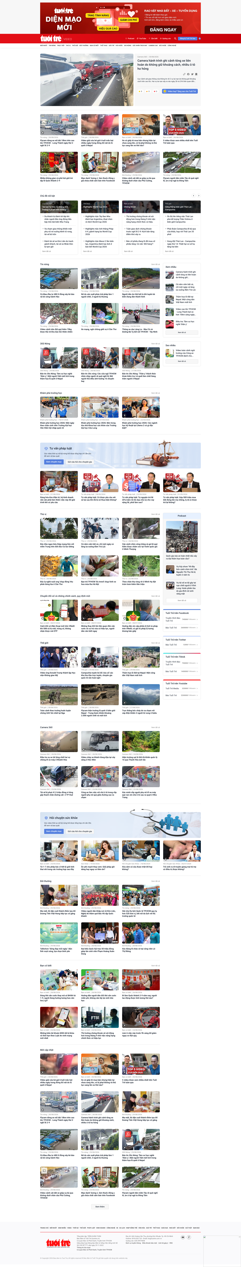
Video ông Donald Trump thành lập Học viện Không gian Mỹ (57, 674)
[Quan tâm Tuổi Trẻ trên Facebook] (189, 1237)
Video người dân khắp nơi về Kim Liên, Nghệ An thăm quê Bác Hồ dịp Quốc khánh (98, 913)
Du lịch (122, 1228)
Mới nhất (43, 45)
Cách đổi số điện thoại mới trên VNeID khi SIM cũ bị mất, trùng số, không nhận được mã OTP (57, 628)
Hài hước (119, 45)
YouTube (142, 39)
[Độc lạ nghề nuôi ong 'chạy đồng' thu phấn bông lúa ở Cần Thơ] (59, 565)
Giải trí (111, 45)
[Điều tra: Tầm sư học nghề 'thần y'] (170, 324)
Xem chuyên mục (54, 462)
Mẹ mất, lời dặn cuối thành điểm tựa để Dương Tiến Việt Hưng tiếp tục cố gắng (57, 912)
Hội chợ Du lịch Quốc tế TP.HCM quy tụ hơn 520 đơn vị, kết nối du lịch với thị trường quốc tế (139, 913)
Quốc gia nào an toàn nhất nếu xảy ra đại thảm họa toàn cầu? (181, 557)
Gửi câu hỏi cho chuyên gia (80, 462)
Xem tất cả (46, 251)
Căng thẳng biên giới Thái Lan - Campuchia (179, 208)
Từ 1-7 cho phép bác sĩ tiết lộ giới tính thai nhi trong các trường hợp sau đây (57, 868)
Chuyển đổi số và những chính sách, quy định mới (65, 596)
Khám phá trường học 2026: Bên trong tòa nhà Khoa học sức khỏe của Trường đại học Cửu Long (98, 425)
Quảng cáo (166, 39)
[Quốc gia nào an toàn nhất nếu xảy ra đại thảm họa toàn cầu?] (182, 537)
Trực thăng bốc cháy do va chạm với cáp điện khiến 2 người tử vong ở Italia (139, 711)
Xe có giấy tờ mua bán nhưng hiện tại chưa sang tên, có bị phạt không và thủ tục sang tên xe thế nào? (139, 143)
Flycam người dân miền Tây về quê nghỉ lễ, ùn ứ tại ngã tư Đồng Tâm (181, 179)
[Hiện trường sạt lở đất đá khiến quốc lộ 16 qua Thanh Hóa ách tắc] (141, 741)
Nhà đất (172, 1228)
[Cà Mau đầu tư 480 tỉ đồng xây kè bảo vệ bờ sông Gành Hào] (59, 278)
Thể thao (103, 45)
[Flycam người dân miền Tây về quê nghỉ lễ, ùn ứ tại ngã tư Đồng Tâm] (182, 162)
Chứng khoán (130, 207)
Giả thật (188, 1228)
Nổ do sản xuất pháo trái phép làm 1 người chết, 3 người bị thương (97, 295)
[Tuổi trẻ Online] (58, 1243)
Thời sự (76, 1228)
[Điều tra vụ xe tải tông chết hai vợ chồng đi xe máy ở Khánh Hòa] (59, 741)
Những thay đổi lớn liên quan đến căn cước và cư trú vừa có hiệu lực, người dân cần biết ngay (98, 628)
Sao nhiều (171, 345)
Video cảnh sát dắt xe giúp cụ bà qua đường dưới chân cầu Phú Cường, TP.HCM (138, 180)
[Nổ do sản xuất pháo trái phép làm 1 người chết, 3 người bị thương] (100, 278)
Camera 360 (153, 45)
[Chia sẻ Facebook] (188, 74)
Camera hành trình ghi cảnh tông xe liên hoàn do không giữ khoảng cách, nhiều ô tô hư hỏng (166, 64)
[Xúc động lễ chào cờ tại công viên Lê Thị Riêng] (141, 932)
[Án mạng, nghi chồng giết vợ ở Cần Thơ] (100, 313)
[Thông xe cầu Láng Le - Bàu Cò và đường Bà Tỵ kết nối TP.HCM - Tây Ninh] (141, 313)
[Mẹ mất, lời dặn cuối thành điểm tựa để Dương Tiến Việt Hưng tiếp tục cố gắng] (59, 895)
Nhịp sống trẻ (131, 1228)
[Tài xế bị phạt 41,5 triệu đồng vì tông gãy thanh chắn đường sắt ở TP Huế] (59, 776)
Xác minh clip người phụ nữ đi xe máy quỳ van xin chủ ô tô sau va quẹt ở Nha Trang (139, 795)
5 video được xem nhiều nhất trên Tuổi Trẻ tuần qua (180, 141)
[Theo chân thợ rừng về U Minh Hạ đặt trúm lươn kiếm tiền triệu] (141, 565)
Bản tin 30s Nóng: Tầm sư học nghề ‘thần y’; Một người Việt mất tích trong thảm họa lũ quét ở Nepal (57, 376)
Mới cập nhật (46, 1050)
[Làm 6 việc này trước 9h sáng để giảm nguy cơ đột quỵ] (141, 1017)
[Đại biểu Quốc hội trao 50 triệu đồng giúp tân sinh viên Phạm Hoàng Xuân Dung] (100, 932)
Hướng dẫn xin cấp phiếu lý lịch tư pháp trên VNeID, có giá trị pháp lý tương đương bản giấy (140, 628)
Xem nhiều (171, 267)
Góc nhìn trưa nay (140, 45)
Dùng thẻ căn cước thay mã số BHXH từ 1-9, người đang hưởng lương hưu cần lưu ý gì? (58, 998)
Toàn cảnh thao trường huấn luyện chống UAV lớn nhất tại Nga (55, 711)
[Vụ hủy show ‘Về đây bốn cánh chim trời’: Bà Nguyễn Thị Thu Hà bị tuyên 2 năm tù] (170, 569)
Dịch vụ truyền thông (133, 1243)
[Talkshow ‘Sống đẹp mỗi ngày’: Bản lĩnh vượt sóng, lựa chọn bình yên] (59, 932)
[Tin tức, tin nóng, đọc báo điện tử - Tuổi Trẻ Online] (51, 38)
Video (69, 1228)
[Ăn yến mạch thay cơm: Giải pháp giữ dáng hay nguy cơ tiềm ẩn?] (100, 851)
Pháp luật (91, 1228)
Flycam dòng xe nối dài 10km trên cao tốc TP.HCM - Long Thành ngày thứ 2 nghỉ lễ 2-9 (57, 143)
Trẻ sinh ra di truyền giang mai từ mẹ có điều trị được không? (179, 868)
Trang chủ (44, 1228)
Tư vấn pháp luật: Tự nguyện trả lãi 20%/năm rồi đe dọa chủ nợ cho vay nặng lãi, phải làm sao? (138, 500)
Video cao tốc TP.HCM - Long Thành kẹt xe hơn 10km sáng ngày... (186, 312)
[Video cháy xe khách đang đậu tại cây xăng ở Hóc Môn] (100, 741)
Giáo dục (164, 1228)
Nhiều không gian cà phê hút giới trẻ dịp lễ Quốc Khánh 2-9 (56, 179)
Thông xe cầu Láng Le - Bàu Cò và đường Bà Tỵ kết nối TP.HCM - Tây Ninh (139, 330)
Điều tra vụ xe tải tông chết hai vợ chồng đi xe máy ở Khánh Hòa (55, 758)
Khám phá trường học (51, 393)
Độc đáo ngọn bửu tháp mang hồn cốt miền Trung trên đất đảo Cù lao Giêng (57, 545)
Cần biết (154, 39)
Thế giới (75, 45)
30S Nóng (127, 45)
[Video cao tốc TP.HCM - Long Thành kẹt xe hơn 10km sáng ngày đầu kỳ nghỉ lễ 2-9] (170, 312)
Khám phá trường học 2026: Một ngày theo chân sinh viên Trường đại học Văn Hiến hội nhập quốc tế (57, 425)
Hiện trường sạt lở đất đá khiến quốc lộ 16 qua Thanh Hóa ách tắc (139, 758)
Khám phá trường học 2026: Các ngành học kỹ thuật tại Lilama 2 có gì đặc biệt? (139, 425)
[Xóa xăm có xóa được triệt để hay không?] (141, 851)
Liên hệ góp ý (163, 1243)
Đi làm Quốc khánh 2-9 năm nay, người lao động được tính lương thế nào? (139, 996)
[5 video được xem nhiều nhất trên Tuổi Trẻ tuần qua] (182, 124)
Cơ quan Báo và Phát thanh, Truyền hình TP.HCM (94, 1250)
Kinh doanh (100, 1228)
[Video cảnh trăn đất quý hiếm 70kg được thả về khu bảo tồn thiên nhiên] (59, 313)
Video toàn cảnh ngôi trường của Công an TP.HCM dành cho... (185, 353)
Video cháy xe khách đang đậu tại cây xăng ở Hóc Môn (98, 758)
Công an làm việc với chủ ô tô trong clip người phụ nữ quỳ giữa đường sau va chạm (99, 795)
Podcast (131, 39)
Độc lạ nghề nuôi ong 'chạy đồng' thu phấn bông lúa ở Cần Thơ (56, 582)
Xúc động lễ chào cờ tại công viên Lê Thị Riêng (138, 950)
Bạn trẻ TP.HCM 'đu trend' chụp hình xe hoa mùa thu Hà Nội (98, 582)
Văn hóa (141, 1228)
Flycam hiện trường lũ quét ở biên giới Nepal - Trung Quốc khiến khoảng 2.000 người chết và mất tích (98, 713)
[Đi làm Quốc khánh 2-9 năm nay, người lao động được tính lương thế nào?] (141, 979)
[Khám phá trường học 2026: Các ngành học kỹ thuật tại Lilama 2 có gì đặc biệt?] (141, 407)
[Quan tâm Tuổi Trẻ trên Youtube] (183, 1237)
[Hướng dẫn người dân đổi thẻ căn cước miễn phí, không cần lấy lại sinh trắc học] (100, 979)
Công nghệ (172, 45)
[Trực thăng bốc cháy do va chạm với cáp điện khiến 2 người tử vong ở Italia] (141, 694)
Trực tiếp (61, 45)
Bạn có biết (94, 45)
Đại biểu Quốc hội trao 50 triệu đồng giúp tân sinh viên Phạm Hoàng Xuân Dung (97, 951)
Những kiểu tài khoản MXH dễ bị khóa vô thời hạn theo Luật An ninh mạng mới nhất (57, 1035)
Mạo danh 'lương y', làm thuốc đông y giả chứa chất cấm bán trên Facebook (98, 179)
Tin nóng (52, 45)
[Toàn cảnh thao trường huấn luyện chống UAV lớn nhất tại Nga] (59, 694)
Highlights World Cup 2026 (95, 207)
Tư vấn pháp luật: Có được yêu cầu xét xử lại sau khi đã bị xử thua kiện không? (99, 498)
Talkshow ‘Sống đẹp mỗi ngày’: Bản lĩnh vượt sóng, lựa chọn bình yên (56, 950)
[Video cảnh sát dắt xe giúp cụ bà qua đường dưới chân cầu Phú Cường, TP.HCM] (141, 162)
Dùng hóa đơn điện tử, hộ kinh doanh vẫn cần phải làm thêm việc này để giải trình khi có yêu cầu (57, 500)
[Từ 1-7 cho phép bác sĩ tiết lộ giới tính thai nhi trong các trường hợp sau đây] (59, 851)
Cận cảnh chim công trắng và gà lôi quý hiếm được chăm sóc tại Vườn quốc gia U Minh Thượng (139, 546)
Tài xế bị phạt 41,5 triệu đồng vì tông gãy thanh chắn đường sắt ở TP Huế (56, 793)
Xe (117, 1228)
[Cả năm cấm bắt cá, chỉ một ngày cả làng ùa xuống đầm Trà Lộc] (170, 287)
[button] (194, 196)
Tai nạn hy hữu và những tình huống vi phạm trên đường (55, 208)
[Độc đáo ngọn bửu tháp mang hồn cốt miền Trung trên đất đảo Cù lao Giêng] (59, 528)
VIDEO (67, 39)
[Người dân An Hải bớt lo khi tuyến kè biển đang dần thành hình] (141, 278)
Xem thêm (100, 1206)
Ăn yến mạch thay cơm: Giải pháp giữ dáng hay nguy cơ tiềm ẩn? (98, 868)
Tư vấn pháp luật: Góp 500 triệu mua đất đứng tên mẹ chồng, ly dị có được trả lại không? (180, 500)
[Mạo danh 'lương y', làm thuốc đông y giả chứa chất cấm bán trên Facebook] (100, 162)
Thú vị (68, 45)
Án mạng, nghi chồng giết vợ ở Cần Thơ (98, 329)
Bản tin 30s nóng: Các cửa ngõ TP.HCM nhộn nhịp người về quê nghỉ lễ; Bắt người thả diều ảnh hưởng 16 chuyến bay (98, 377)
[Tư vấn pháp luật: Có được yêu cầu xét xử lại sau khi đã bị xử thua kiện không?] (100, 481)
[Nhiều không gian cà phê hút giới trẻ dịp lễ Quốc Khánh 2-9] (59, 162)
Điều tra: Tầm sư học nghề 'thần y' (185, 322)
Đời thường (83, 45)
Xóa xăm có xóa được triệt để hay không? (137, 868)
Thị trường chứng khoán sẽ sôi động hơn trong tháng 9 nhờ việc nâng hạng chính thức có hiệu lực (98, 1035)
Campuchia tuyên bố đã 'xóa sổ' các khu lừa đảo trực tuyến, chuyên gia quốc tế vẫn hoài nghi (97, 675)
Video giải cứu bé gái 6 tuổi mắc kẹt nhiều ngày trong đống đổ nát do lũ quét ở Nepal (97, 143)
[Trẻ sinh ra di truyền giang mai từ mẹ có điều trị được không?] (182, 851)
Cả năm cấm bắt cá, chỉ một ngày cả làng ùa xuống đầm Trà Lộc (186, 287)
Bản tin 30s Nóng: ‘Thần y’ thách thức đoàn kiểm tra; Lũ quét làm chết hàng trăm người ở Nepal (139, 376)
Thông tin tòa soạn (84, 1248)
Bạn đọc (196, 1228)
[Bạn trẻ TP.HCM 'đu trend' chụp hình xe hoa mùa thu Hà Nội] (100, 565)
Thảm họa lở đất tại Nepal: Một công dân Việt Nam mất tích (185, 299)
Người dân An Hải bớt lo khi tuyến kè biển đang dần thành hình (138, 295)
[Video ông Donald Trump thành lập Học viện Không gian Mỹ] (59, 657)
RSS (171, 1243)
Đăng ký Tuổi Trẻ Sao (187, 38)
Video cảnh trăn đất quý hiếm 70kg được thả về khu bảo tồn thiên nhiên (56, 330)
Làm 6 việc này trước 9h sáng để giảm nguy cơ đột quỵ (139, 1034)
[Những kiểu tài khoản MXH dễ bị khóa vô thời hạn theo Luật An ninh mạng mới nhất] (59, 1017)
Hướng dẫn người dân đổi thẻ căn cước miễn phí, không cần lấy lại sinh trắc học (98, 998)
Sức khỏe (162, 45)
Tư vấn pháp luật (87, 494)
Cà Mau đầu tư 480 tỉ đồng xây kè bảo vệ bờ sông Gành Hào (57, 295)
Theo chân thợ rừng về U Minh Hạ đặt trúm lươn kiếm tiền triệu (139, 582)
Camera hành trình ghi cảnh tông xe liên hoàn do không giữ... (186, 275)
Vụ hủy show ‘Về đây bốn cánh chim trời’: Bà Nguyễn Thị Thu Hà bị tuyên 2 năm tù (186, 570)
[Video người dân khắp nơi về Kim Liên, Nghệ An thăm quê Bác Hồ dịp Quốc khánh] (100, 895)
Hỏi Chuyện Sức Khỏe (130, 864)
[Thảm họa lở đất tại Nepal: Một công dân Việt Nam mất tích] (170, 299)
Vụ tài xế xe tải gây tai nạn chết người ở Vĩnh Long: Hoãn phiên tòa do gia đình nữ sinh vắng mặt (186, 588)
